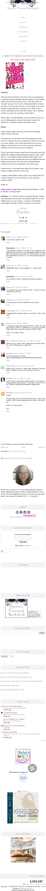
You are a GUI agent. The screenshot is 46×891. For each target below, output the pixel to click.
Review (22, 223)
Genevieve (9, 353)
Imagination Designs (26, 888)
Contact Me (23, 41)
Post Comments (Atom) (17, 451)
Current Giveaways (23, 32)
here (28, 496)
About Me (23, 22)
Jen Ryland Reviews (10, 713)
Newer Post (4, 447)
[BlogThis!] (22, 221)
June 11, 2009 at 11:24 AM (19, 265)
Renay (8, 323)
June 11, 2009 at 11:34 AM (19, 287)
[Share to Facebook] (26, 221)
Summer (9, 300)
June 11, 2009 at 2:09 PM (19, 323)
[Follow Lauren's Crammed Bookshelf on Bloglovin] (29, 517)
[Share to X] (24, 221)
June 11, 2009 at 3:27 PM (32, 341)
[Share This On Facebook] (20, 218)
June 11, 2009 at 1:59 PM (24, 311)
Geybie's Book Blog (10, 732)
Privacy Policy (23, 36)
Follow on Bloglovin (16, 517)
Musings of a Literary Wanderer (14, 726)
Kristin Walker (16, 223)
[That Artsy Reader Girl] (23, 862)
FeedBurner (27, 545)
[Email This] (20, 221)
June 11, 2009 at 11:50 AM (21, 300)
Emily (8, 265)
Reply (8, 242)
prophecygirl (10, 311)
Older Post (41, 447)
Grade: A (8, 223)
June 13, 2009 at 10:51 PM (23, 393)
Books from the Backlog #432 (12, 721)
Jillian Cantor (11, 366)
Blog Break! (6, 727)
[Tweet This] (23, 218)
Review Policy (23, 27)
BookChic (9, 378)
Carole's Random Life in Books (14, 719)
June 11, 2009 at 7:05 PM (22, 353)
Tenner (27, 223)
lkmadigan (10, 393)
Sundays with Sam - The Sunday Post (14, 708)
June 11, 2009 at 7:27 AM (23, 248)
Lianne (8, 237)
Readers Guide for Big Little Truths (13, 714)
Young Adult (34, 223)
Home (23, 18)
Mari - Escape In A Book (14, 341)
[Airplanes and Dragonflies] (23, 763)
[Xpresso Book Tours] (23, 823)
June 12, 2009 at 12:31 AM (25, 366)
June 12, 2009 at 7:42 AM (22, 378)
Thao (8, 287)
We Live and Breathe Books (12, 706)
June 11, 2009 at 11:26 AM (23, 276)
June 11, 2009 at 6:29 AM (20, 237)
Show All (43, 740)
